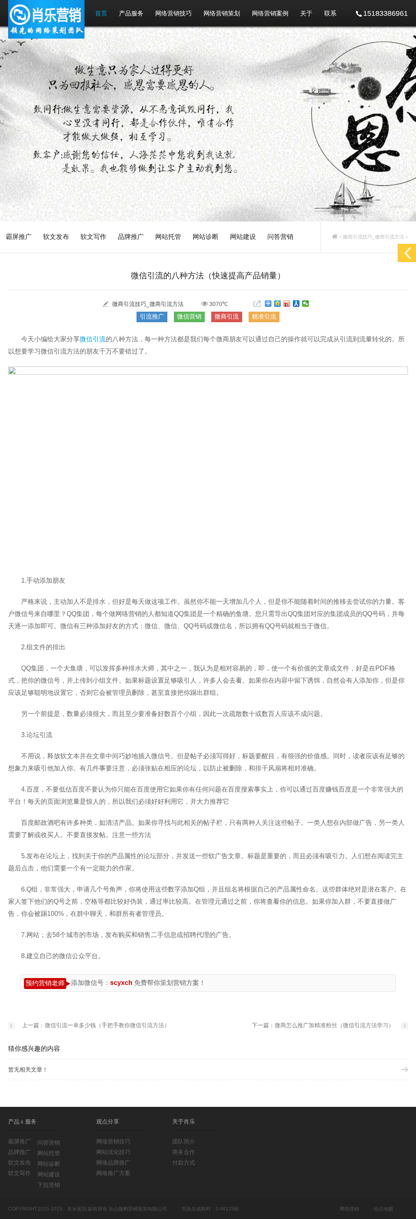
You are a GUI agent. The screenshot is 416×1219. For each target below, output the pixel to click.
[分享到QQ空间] (277, 303)
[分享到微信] (305, 303)
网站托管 (168, 236)
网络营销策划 (222, 13)
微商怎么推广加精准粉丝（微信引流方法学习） (334, 1025)
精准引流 (264, 316)
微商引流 (226, 316)
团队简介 (183, 1141)
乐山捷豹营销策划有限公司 (137, 1209)
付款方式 (183, 1162)
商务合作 (183, 1152)
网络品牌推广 (113, 1162)
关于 (306, 13)
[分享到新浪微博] (287, 303)
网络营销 (349, 1209)
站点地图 (383, 1209)
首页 (101, 13)
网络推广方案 (113, 1173)
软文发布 (56, 236)
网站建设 (243, 236)
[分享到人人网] (296, 303)
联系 (330, 13)
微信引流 (93, 339)
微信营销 (189, 316)
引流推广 (152, 316)
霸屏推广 (19, 236)
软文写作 (93, 236)
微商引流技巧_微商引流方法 (373, 237)
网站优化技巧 (113, 1152)
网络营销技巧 (173, 13)
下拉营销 (48, 1185)
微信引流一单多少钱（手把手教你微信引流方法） (107, 1025)
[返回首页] (335, 237)
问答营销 (280, 236)
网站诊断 (206, 236)
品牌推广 (131, 236)
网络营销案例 (270, 13)
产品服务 (131, 13)
